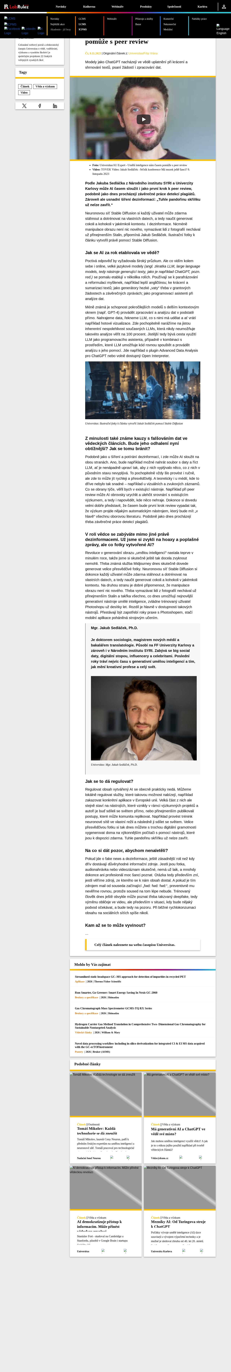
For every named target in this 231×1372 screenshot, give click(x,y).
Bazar (138, 24)
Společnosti (174, 6)
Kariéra (202, 6)
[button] (24, 105)
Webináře (117, 6)
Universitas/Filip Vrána (143, 53)
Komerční (169, 18)
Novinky (61, 6)
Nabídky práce (199, 18)
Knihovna (89, 6)
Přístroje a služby (144, 18)
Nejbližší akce (57, 24)
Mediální (168, 29)
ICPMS (83, 29)
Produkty (146, 6)
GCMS (82, 18)
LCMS (82, 24)
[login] (224, 6)
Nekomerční (170, 24)
